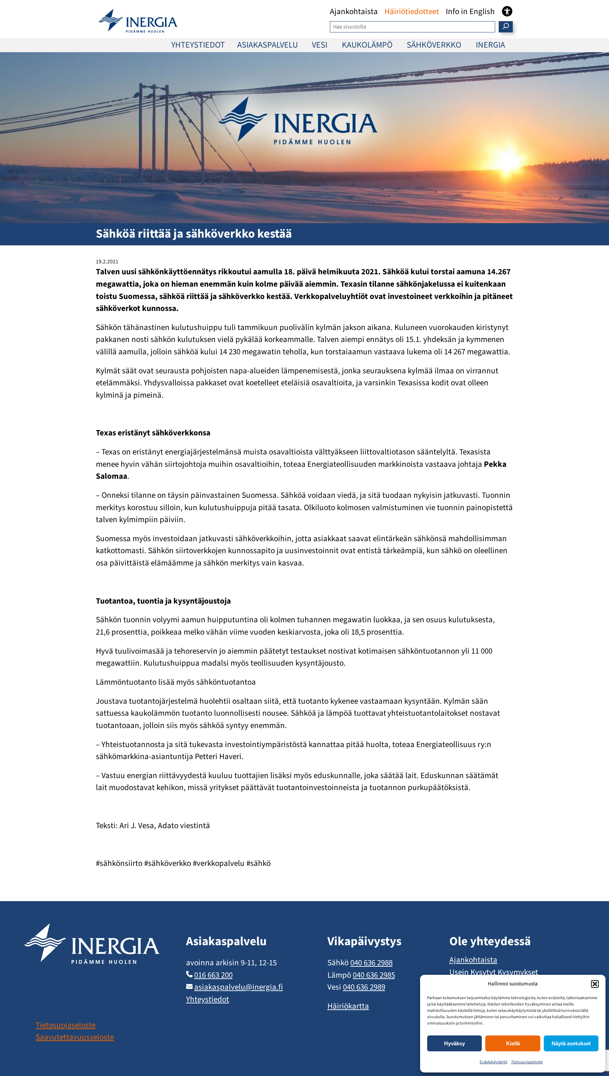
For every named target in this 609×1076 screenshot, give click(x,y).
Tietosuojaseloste (527, 1062)
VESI (319, 45)
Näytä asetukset (571, 1043)
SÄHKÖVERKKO (434, 45)
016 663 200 (213, 975)
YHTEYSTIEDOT (198, 45)
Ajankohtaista (473, 960)
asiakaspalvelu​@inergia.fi (238, 987)
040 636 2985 (374, 975)
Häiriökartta (348, 1006)
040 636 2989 (364, 987)
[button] (594, 984)
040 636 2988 (371, 962)
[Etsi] (506, 26)
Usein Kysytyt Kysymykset (493, 972)
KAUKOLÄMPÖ (367, 45)
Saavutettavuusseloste (75, 1037)
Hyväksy (454, 1043)
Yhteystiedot (207, 999)
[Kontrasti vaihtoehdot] (507, 11)
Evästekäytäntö (494, 1062)
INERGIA (490, 45)
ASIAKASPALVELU (267, 45)
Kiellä (513, 1043)
